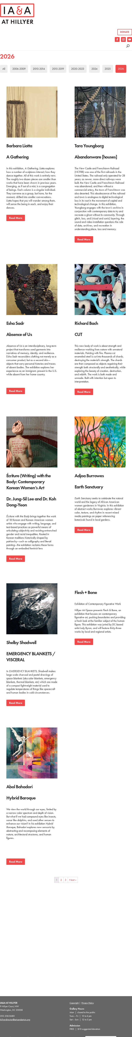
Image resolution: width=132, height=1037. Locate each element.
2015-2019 (58, 68)
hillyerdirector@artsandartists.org (15, 1019)
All (3, 68)
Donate (124, 32)
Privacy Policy (87, 1002)
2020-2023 (77, 68)
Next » (72, 879)
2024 (94, 68)
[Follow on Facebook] (117, 39)
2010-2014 (39, 68)
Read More (15, 218)
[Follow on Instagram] (123, 39)
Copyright (74, 1002)
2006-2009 (19, 68)
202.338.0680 (7, 1016)
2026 (121, 68)
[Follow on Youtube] (129, 39)
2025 (108, 68)
